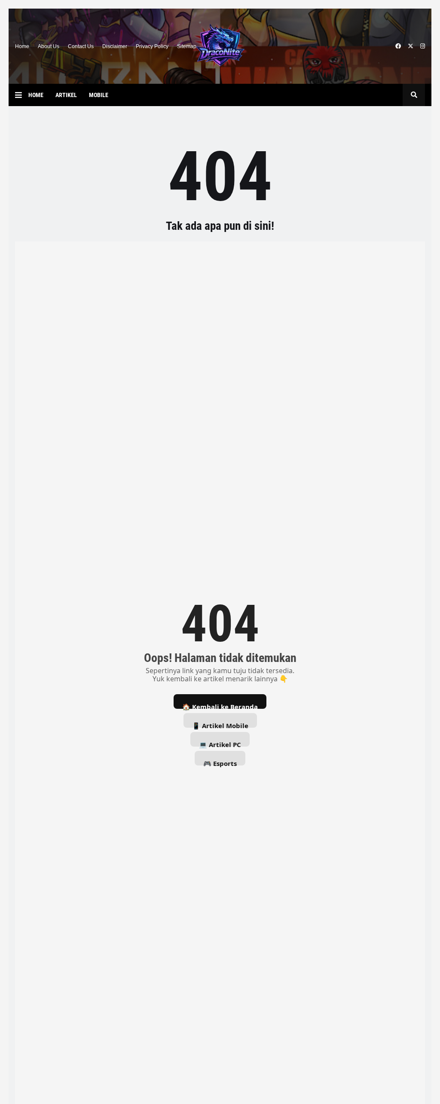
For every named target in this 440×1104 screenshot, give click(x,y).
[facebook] (398, 46)
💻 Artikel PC (220, 743)
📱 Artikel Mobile (220, 724)
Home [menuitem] (35, 94)
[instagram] (422, 46)
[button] (21, 95)
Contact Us (81, 46)
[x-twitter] (410, 46)
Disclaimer (114, 46)
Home (22, 46)
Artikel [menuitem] (66, 94)
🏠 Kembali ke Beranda (220, 705)
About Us (48, 46)
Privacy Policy (152, 46)
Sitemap (186, 46)
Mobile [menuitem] (98, 94)
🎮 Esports (220, 762)
